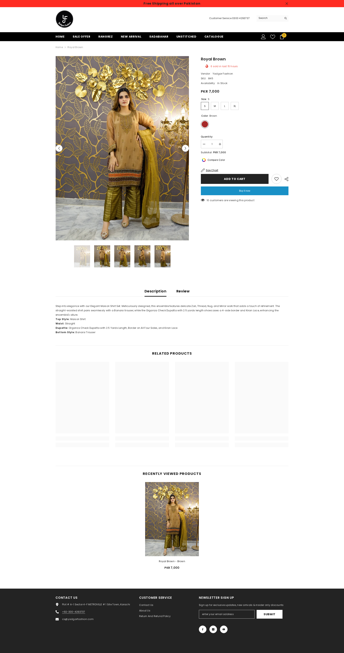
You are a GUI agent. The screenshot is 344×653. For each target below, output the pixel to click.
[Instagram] (213, 629)
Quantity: (207, 136)
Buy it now (244, 190)
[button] (59, 148)
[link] (82, 438)
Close (286, 3)
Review (183, 291)
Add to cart (234, 179)
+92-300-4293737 (73, 611)
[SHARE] (284, 179)
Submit (270, 614)
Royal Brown (172, 561)
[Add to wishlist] (276, 179)
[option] (122, 148)
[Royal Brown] (172, 519)
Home (59, 47)
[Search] (272, 18)
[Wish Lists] (272, 36)
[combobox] (269, 18)
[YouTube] (224, 629)
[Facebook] (202, 629)
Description (155, 291)
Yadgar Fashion (223, 73)
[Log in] (263, 36)
